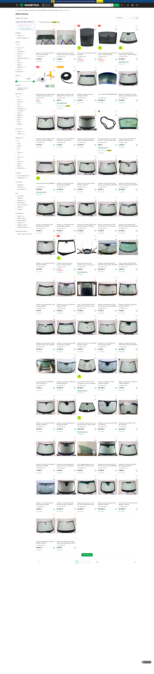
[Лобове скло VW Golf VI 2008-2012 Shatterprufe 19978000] (45, 448)
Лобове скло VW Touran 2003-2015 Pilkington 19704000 (128, 504)
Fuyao (19, 56)
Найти (116, 5)
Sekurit (20, 53)
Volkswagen (21, 51)
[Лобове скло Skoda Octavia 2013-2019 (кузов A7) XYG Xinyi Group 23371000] (107, 208)
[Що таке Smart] (58, 22)
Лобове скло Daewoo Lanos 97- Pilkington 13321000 (85, 95)
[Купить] (54, 59)
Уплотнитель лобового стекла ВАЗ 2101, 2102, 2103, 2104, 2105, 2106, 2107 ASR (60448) (107, 139)
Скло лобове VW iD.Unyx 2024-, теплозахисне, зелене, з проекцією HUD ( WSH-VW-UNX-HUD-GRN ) (86, 382)
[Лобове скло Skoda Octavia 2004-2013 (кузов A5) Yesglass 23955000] (107, 288)
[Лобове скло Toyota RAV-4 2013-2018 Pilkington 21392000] (45, 208)
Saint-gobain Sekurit (23, 58)
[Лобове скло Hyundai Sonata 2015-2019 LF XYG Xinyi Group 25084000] (107, 448)
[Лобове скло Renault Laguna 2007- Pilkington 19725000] (128, 288)
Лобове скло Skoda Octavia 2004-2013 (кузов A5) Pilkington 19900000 (107, 184)
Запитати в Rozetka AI (25, 29)
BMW (20, 117)
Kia (18, 60)
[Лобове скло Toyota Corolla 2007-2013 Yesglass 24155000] (128, 448)
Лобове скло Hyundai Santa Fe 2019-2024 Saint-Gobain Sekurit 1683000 (45, 344)
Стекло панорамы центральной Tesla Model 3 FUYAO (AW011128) (107, 54)
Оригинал (21, 133)
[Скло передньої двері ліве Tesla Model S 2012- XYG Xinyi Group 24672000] (87, 448)
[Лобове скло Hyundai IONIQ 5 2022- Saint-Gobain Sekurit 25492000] (87, 208)
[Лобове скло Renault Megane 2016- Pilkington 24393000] (66, 407)
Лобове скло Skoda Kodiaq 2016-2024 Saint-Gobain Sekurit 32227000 (107, 264)
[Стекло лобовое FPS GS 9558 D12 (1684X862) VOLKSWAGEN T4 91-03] (128, 247)
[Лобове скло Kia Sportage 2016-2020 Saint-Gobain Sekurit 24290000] (128, 208)
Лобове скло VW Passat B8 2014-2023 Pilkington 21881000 (65, 225)
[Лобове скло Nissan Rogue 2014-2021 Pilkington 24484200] (66, 167)
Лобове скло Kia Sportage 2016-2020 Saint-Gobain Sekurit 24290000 (128, 225)
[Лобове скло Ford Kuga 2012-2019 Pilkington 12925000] (107, 487)
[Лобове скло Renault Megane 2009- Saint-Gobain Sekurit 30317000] (45, 123)
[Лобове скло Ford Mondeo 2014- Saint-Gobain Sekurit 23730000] (66, 487)
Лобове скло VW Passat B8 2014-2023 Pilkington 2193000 (107, 344)
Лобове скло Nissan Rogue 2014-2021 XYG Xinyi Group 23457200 (65, 465)
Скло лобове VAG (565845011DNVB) (107, 94)
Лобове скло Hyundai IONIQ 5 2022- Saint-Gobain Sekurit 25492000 (86, 225)
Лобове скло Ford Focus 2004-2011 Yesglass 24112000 (66, 305)
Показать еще (19, 71)
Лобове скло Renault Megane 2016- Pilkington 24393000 (66, 424)
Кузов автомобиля (42, 10)
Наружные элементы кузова (55, 10)
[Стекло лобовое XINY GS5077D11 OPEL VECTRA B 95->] (45, 366)
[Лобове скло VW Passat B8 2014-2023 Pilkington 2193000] (107, 327)
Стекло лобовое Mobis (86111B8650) (45, 183)
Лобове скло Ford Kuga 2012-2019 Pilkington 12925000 (107, 504)
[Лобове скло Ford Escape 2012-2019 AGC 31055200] (107, 407)
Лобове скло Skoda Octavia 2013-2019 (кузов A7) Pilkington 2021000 (128, 95)
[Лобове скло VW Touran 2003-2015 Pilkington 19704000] (128, 487)
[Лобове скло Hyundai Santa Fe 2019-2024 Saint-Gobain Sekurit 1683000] (45, 327)
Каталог (47, 5)
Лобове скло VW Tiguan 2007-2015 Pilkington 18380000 (66, 382)
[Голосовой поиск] (111, 5)
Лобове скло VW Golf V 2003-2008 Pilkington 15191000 (86, 344)
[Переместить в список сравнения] (54, 29)
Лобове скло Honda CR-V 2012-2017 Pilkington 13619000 (45, 542)
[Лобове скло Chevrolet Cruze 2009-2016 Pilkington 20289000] (66, 327)
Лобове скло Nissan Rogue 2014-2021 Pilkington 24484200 (65, 184)
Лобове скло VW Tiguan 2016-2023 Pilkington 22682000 (45, 424)
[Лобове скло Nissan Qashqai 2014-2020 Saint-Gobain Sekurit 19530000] (128, 167)
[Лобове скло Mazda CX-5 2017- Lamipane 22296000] (107, 366)
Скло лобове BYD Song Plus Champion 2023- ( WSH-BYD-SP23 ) (128, 54)
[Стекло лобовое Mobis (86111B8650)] (45, 167)
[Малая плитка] (137, 17)
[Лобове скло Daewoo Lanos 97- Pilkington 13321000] (87, 78)
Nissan (20, 64)
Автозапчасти (32, 10)
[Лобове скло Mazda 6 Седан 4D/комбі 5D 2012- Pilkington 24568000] (128, 327)
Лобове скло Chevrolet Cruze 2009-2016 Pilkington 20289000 (66, 344)
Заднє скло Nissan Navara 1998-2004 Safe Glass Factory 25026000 (66, 54)
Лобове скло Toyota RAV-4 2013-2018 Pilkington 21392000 (44, 225)
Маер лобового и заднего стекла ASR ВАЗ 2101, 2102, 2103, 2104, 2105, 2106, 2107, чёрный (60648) (65, 95)
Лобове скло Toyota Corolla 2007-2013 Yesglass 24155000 (127, 465)
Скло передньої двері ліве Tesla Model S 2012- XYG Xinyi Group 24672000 (85, 465)
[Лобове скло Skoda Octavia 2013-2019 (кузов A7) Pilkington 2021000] (128, 78)
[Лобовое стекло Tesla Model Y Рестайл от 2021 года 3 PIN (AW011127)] (66, 247)
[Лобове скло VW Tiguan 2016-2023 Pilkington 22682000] (45, 407)
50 (97, 562)
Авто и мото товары (23, 10)
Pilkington (21, 67)
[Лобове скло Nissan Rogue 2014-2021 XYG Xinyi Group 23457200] (66, 448)
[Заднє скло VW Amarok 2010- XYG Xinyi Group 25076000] (45, 37)
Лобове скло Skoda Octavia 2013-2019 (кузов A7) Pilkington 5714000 (66, 542)
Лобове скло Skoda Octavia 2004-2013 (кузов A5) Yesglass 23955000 (107, 305)
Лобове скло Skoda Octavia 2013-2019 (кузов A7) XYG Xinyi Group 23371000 (107, 225)
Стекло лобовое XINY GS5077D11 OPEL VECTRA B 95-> (45, 382)
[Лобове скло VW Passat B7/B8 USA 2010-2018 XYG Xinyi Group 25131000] (66, 123)
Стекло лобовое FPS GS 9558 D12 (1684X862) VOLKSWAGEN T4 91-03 (128, 264)
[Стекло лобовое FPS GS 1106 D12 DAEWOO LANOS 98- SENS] (128, 123)
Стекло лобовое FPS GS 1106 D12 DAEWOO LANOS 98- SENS (127, 139)
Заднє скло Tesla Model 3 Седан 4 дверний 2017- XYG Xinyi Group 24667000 (86, 305)
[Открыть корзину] (137, 5)
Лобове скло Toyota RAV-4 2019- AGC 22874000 (127, 424)
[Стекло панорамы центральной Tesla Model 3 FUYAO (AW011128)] (107, 37)
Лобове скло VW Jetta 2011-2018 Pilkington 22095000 (85, 184)
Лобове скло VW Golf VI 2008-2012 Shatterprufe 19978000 (45, 465)
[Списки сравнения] (132, 5)
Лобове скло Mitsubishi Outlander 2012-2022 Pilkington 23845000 (86, 139)
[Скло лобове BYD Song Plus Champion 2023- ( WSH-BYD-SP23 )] (128, 37)
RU (122, 5)
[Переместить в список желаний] (54, 26)
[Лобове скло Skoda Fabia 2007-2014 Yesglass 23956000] (45, 288)
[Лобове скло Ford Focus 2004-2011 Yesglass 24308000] (128, 366)
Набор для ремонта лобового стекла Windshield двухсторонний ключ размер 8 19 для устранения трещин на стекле (45, 95)
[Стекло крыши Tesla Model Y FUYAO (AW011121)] (87, 37)
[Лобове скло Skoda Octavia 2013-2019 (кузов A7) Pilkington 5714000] (66, 525)
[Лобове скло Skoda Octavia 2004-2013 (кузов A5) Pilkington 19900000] (107, 167)
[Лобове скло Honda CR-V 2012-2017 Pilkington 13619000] (45, 525)
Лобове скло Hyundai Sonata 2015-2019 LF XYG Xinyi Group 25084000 (107, 465)
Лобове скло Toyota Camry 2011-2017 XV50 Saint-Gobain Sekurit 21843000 (85, 504)
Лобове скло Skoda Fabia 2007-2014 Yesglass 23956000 (45, 305)
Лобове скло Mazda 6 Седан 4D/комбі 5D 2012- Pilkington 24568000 (128, 344)
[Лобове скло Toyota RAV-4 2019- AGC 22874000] (128, 407)
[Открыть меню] (17, 5)
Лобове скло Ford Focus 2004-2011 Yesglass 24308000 (128, 382)
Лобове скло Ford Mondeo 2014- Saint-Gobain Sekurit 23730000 (65, 504)
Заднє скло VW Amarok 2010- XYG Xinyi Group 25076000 (45, 54)
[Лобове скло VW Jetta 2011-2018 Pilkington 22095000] (87, 167)
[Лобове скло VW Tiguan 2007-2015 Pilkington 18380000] (66, 366)
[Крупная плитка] (133, 17)
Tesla (19, 69)
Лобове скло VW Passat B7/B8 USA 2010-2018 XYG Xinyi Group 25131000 (66, 139)
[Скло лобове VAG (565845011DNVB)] (107, 78)
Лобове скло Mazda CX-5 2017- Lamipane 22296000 (106, 382)
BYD (19, 121)
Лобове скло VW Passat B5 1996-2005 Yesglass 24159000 (44, 504)
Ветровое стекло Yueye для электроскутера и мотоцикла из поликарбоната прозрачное (85, 264)
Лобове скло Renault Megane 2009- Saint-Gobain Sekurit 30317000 (45, 139)
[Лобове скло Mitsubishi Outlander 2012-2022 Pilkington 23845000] (87, 123)
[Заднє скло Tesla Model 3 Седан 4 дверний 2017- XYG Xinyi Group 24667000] (87, 288)
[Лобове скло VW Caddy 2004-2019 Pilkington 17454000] (45, 247)
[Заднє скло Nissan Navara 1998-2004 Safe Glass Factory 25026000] (66, 37)
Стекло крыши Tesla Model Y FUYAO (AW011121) (86, 54)
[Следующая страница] (135, 562)
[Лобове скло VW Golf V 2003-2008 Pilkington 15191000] (87, 327)
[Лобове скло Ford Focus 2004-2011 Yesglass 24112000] (66, 288)
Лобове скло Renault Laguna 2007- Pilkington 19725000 (128, 305)
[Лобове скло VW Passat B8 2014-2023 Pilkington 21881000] (66, 208)
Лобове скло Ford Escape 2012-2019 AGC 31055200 (107, 424)
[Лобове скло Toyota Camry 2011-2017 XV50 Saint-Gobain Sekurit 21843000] (87, 487)
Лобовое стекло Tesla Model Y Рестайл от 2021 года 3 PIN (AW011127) (65, 264)
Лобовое (21, 222)
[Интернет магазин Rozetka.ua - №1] (29, 5)
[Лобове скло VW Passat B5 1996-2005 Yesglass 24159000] (45, 487)
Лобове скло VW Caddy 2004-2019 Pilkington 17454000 (45, 264)
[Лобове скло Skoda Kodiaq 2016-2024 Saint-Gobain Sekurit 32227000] (107, 247)
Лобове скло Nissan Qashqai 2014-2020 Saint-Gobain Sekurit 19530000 (128, 184)
